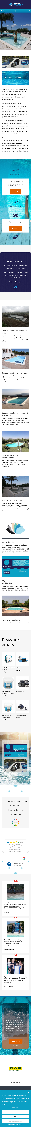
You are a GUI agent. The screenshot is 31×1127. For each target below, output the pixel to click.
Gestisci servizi (15, 1107)
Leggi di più (16, 1040)
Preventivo (15, 229)
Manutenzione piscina (11, 620)
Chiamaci (15, 191)
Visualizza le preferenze (15, 1121)
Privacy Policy (18, 1124)
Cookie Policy (11, 1124)
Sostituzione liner (9, 542)
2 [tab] (13, 1082)
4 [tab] (16, 1082)
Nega (15, 1116)
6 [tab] (19, 1082)
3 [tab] (14, 1082)
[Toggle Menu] (15, 10)
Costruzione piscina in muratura (15, 373)
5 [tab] (17, 1082)
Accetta (15, 1112)
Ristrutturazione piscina (12, 500)
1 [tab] (11, 1082)
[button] (28, 1092)
